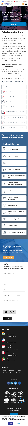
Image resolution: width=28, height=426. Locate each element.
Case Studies (19, 373)
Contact (5, 373)
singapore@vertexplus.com (12, 349)
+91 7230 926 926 (10, 334)
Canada (16, 1)
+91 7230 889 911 (16, 410)
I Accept (10, 423)
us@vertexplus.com (11, 342)
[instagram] (19, 384)
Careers (19, 370)
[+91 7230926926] (23, 4)
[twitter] (15, 384)
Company (11, 370)
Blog (11, 373)
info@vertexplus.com (11, 336)
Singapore (22, 1)
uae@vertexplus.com (11, 360)
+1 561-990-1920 (10, 341)
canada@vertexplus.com (12, 355)
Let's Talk (14, 24)
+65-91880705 (9, 347)
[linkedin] (11, 384)
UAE (26, 1)
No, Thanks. (17, 423)
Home (4, 370)
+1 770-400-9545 (10, 353)
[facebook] (8, 384)
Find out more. (5, 421)
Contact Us (14, 414)
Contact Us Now (8, 257)
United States (10, 1)
